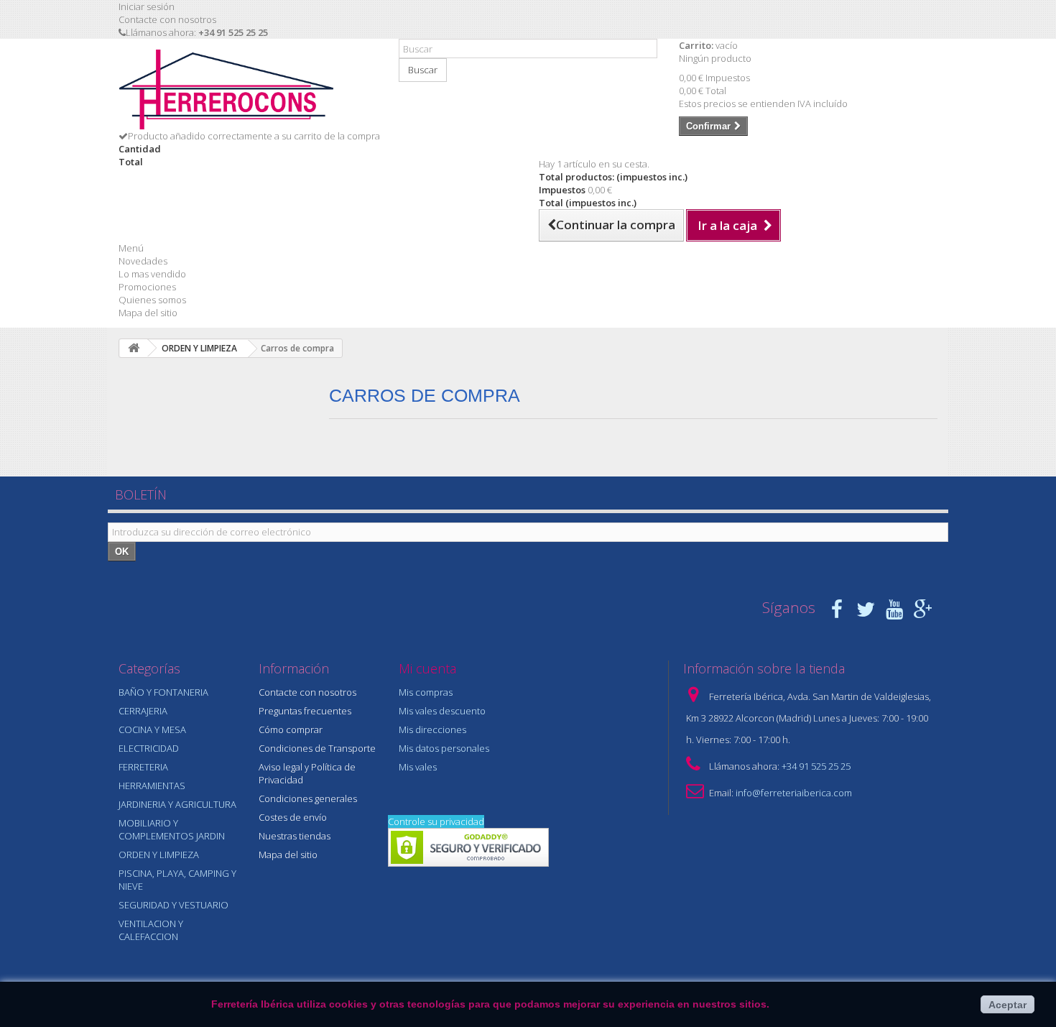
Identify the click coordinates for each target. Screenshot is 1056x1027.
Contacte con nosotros (167, 19)
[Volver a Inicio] (133, 348)
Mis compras (426, 692)
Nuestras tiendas (294, 835)
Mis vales (418, 766)
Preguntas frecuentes (305, 710)
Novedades (143, 260)
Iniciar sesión (147, 6)
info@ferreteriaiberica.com (794, 792)
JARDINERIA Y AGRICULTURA (177, 804)
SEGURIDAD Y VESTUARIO (173, 904)
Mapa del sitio (148, 312)
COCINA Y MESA (152, 729)
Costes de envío (293, 817)
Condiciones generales (308, 798)
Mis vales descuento (442, 710)
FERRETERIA (143, 766)
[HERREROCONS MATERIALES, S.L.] (248, 89)
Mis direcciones (432, 729)
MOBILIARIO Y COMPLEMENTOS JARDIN (172, 829)
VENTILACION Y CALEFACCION (151, 930)
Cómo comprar (291, 729)
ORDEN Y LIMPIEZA (159, 854)
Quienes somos (152, 299)
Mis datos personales (444, 748)
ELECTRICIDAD (149, 748)
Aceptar (1007, 1004)
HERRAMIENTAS (152, 785)
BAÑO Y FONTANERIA (163, 692)
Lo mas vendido (152, 273)
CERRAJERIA (143, 710)
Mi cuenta (427, 668)
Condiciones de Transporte (317, 748)
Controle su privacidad (436, 821)
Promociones (147, 286)
